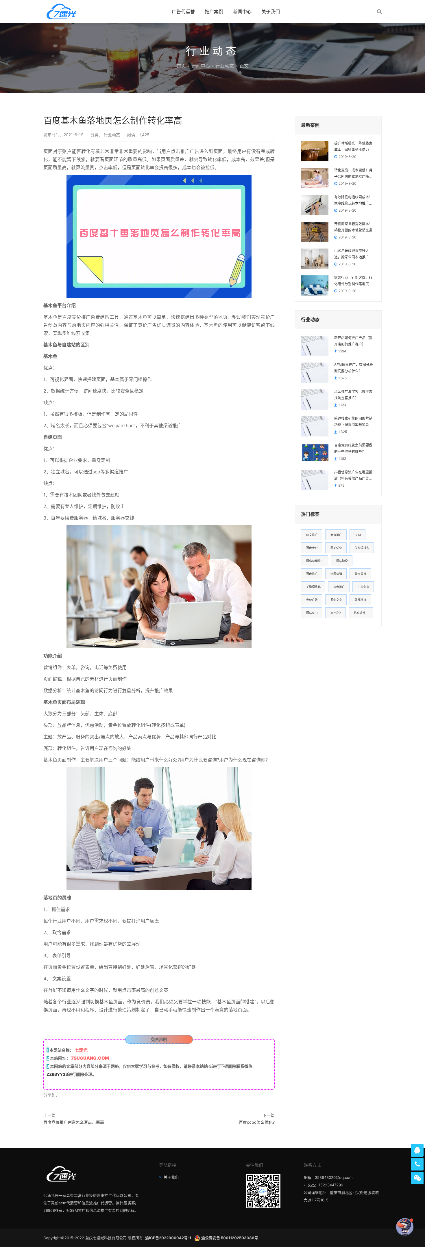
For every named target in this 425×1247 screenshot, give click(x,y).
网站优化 (336, 548)
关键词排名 (362, 548)
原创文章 (336, 600)
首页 (181, 66)
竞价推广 (336, 535)
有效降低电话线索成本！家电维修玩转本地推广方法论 (353, 201)
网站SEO (312, 613)
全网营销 (336, 574)
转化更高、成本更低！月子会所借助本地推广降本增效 (353, 174)
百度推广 (312, 574)
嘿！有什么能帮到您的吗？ (372, 1226)
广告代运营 (183, 11)
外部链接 (360, 600)
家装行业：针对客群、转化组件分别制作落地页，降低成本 (353, 281)
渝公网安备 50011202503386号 (229, 1237)
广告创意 (363, 587)
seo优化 (335, 613)
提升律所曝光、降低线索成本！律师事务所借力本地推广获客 (353, 147)
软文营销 (360, 574)
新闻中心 (242, 11)
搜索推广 (339, 587)
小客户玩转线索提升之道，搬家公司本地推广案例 (353, 254)
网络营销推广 (315, 561)
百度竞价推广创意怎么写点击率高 (73, 1122)
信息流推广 (361, 613)
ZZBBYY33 (57, 1074)
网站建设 (342, 561)
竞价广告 (312, 600)
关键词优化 (313, 587)
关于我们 (270, 11)
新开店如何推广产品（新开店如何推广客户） (353, 341)
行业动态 (224, 66)
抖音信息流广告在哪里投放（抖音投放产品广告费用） (353, 476)
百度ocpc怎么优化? (257, 1122)
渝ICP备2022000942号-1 (168, 1237)
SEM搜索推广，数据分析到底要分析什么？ (353, 368)
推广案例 (214, 11)
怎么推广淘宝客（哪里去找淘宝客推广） (353, 395)
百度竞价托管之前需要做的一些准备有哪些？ (353, 448)
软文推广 (312, 535)
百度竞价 (312, 548)
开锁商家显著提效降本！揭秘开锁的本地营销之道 (353, 227)
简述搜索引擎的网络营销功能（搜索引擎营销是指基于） (353, 422)
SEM (358, 535)
